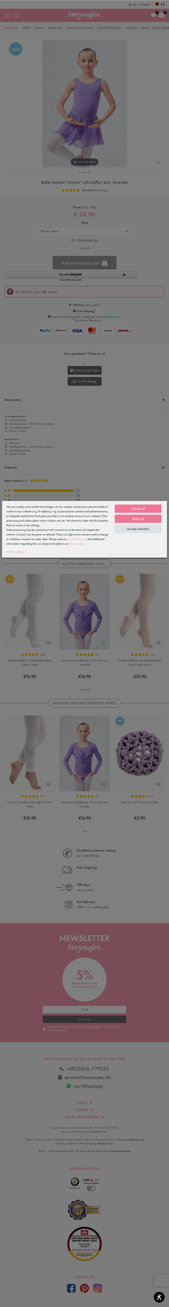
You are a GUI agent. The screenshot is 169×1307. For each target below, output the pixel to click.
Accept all (138, 508)
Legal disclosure (77, 539)
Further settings (15, 552)
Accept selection (138, 528)
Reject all (138, 518)
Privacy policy (77, 544)
